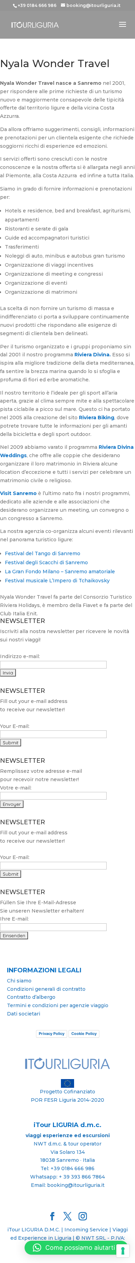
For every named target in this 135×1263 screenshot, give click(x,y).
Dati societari (23, 1014)
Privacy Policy (51, 1033)
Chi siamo (19, 981)
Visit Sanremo (18, 493)
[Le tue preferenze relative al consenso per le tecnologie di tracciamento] (122, 1250)
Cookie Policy (84, 1033)
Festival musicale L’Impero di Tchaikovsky (57, 580)
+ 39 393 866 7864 (82, 1177)
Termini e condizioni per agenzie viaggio (57, 1005)
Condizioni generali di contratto (46, 989)
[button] (76, 1248)
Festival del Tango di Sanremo (42, 553)
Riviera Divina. (93, 354)
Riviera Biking (96, 417)
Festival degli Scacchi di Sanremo (46, 562)
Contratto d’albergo (31, 997)
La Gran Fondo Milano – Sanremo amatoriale (60, 571)
